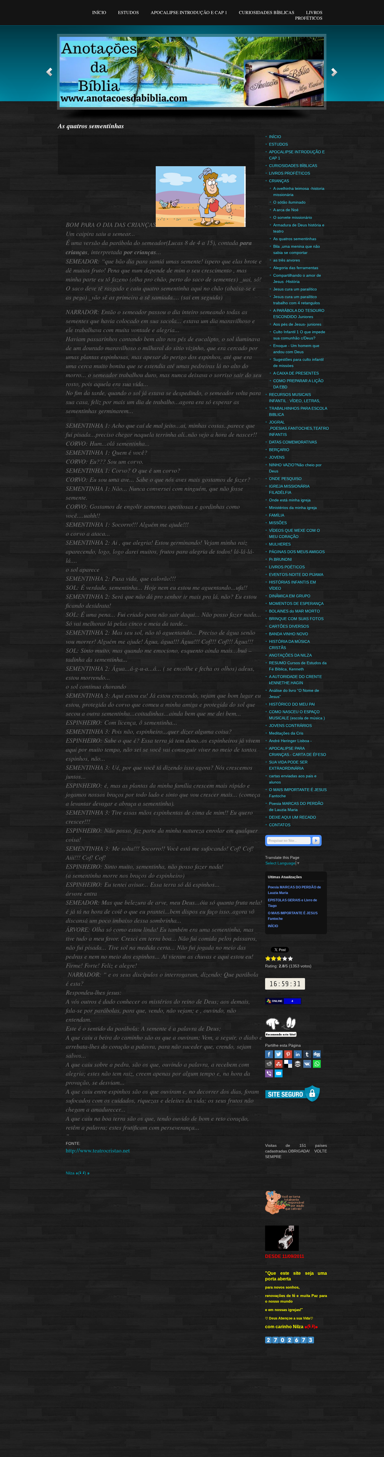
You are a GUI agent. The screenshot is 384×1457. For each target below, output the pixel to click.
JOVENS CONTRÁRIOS (290, 725)
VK (307, 1064)
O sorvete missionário (292, 217)
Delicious (288, 1064)
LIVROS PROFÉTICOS (308, 15)
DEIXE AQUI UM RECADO (292, 817)
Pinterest (288, 1054)
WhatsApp (317, 1064)
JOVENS (276, 457)
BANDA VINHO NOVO (288, 634)
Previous (49, 72)
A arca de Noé (286, 210)
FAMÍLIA (276, 515)
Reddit (269, 1064)
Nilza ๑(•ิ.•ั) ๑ (78, 1173)
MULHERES (280, 544)
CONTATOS (279, 825)
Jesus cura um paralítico (295, 289)
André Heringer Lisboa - (290, 740)
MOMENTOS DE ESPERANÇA (296, 603)
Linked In (298, 1054)
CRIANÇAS (279, 181)
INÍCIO (99, 12)
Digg (317, 1054)
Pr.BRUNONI (280, 559)
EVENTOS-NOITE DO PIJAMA (296, 574)
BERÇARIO (279, 449)
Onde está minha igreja (290, 500)
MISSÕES (278, 523)
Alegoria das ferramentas (295, 267)
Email (279, 1073)
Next (334, 72)
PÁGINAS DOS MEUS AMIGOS (297, 552)
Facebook (269, 1054)
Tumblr (307, 1054)
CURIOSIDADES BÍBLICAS (267, 12)
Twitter (279, 1054)
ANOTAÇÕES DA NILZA (290, 655)
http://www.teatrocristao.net (98, 1150)
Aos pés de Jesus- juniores (297, 324)
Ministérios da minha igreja (293, 507)
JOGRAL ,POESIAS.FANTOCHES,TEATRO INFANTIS (299, 428)
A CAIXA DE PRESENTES (296, 373)
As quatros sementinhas (294, 239)
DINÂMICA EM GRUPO (289, 596)
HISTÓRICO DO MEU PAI (292, 704)
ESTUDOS (128, 12)
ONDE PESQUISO (285, 478)
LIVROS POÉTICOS (287, 567)
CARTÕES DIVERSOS (289, 626)
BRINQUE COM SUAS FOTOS (296, 618)
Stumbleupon (279, 1064)
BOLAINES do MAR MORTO (294, 611)
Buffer (298, 1064)
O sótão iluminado (289, 202)
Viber (269, 1073)
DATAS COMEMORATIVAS (293, 442)
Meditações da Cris (286, 733)
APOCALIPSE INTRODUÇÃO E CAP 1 (189, 12)
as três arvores (286, 260)
